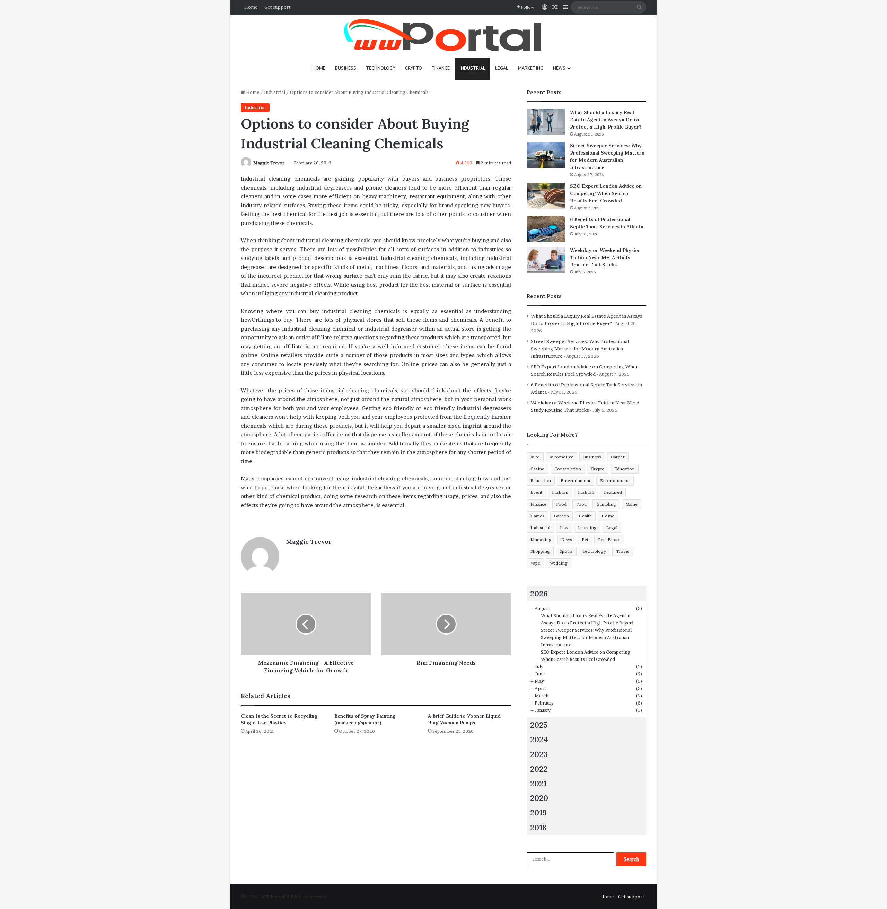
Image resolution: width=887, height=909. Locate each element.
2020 (539, 798)
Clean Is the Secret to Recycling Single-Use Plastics (279, 719)
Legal (501, 68)
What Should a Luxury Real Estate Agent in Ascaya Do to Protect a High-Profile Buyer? (605, 119)
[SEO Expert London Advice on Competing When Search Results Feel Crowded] (546, 196)
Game (632, 504)
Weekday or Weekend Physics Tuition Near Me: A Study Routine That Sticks (605, 257)
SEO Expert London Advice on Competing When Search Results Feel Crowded (606, 193)
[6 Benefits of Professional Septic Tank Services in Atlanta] (546, 229)
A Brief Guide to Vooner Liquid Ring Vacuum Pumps (464, 719)
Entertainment (575, 480)
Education (624, 468)
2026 (539, 593)
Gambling (606, 504)
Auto (535, 457)
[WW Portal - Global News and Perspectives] (443, 36)
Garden (561, 515)
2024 (539, 739)
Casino (537, 468)
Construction (567, 468)
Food (561, 504)
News (559, 68)
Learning (587, 527)
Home (250, 7)
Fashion (560, 492)
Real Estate (609, 539)
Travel (622, 551)
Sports (566, 551)
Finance (441, 68)
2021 (538, 783)
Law (564, 527)
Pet (585, 539)
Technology (380, 68)
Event (536, 492)
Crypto (413, 68)
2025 (538, 725)
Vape (535, 563)
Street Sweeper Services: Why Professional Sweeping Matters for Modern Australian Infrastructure (580, 349)
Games (537, 515)
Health (585, 515)
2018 (538, 827)
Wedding (559, 563)
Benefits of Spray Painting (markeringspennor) (365, 719)
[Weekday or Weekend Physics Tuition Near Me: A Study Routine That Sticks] (546, 260)
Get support (277, 7)
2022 (538, 769)
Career (618, 457)
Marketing (530, 68)
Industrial (472, 68)
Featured (613, 492)
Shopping (540, 551)
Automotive (561, 457)
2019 (538, 812)
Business (345, 68)
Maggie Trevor (268, 162)
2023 (539, 754)
